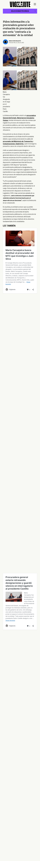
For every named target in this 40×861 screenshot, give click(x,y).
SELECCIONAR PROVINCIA (20, 11)
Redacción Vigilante (15, 41)
